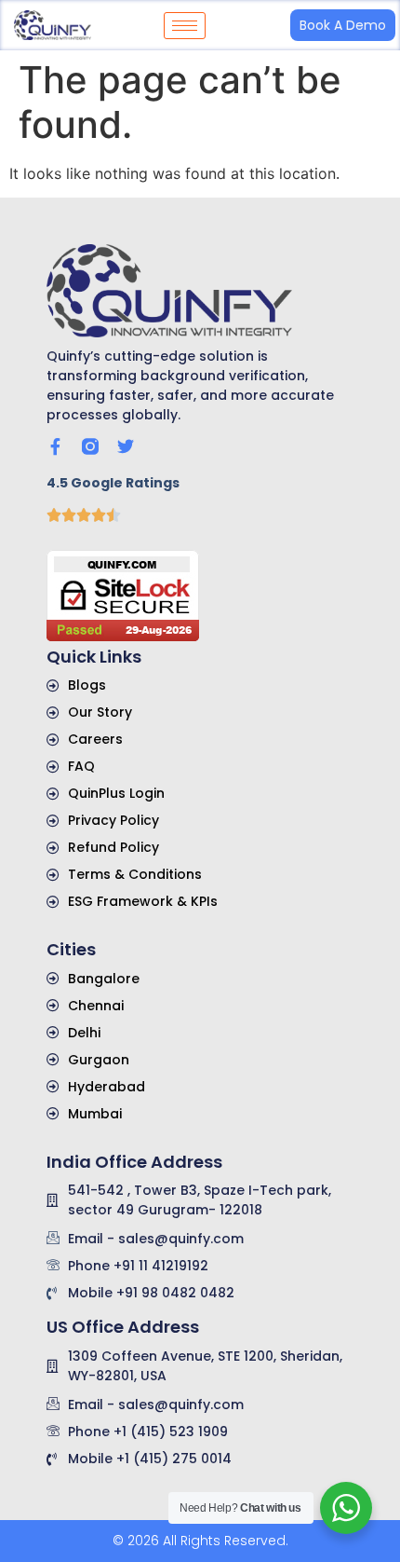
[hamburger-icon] (185, 25)
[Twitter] (125, 446)
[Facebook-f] (55, 446)
